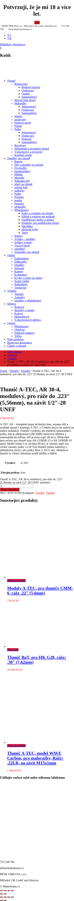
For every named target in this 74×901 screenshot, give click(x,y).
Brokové (19, 307)
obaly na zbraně (23, 184)
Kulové (18, 313)
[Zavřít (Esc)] (12, 897)
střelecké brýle (30, 229)
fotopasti (19, 268)
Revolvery (20, 145)
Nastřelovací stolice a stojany (38, 219)
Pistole (18, 126)
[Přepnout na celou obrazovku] (5, 897)
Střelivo (11, 303)
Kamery (19, 271)
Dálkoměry (20, 261)
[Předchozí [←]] (1, 893)
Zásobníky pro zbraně (26, 252)
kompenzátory (22, 171)
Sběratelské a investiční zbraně (31, 148)
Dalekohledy (21, 258)
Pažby (17, 193)
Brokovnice (21, 83)
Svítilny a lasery (23, 242)
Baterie (18, 161)
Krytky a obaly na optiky (28, 277)
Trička (18, 336)
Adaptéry (19, 297)
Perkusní (26, 138)
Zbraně (11, 80)
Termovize (20, 287)
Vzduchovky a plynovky (28, 151)
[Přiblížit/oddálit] (12, 890)
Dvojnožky (20, 168)
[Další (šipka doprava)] (5, 900)
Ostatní (26, 93)
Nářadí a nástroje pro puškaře (38, 216)
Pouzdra (19, 203)
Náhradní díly (22, 180)
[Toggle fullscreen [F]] (8, 890)
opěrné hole (21, 187)
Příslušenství (21, 210)
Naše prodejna (15, 339)
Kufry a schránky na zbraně (37, 213)
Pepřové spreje (22, 122)
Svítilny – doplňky (24, 239)
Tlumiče (12, 290)
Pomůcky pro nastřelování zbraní (40, 222)
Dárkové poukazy (24, 332)
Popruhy (19, 197)
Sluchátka (27, 226)
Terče (25, 232)
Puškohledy (21, 284)
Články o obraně (16, 345)
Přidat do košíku (9, 489)
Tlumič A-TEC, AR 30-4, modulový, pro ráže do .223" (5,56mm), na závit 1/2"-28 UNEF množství (31, 481)
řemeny (18, 235)
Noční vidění (21, 281)
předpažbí (20, 206)
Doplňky (19, 265)
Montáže (19, 177)
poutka (18, 200)
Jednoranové (29, 106)
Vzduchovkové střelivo (27, 319)
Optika (11, 255)
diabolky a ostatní (24, 310)
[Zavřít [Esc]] (1, 890)
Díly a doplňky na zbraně (28, 164)
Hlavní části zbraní (25, 100)
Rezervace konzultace (19, 342)
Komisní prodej (23, 155)
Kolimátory (20, 274)
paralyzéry (20, 119)
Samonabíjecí (29, 96)
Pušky (17, 129)
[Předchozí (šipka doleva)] (1, 900)
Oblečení (19, 329)
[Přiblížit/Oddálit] (1, 897)
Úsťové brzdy (22, 245)
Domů (3, 370)
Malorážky (20, 103)
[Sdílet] (5, 890)
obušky (18, 116)
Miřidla (18, 174)
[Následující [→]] (5, 893)
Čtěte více (12, 649)
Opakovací (28, 90)
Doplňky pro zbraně (18, 158)
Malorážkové (21, 316)
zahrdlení (19, 248)
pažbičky (19, 190)
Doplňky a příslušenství (27, 300)
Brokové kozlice (31, 87)
